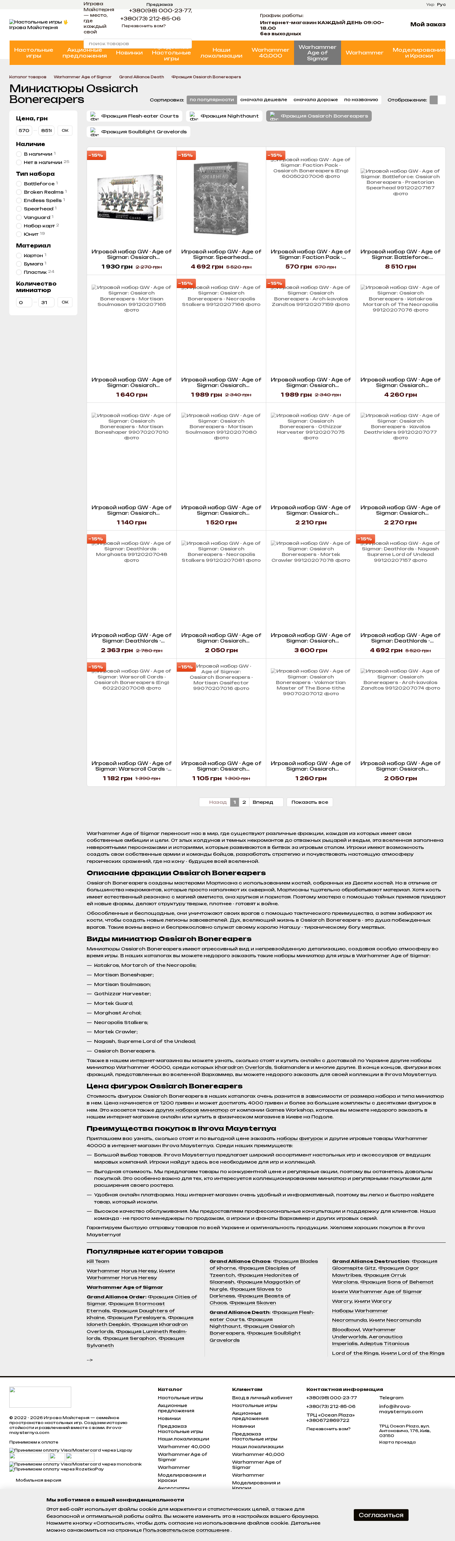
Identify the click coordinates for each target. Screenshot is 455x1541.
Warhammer (365, 53)
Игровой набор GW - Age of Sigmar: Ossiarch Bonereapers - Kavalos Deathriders (400, 516)
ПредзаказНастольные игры (171, 53)
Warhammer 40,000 (270, 52)
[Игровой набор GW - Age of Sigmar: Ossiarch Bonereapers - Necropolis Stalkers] (221, 326)
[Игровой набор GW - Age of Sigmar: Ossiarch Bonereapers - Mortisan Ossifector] (221, 709)
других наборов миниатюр (191, 1110)
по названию (361, 99)
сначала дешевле (263, 99)
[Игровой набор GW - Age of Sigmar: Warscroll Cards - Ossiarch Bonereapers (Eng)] (132, 709)
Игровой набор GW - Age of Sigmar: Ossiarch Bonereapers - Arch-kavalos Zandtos (311, 388)
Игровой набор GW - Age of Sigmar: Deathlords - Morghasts (131, 640)
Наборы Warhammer (360, 1310)
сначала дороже (315, 99)
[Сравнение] (225, 25)
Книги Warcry (373, 1301)
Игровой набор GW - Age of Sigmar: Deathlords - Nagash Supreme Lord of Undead (400, 643)
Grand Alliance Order (116, 1296)
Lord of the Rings (355, 1353)
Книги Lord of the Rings (412, 1353)
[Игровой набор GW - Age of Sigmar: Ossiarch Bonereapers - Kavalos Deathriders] (401, 453)
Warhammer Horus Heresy (122, 1270)
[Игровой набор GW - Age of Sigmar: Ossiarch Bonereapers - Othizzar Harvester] (311, 453)
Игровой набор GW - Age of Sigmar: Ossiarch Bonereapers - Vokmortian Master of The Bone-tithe (311, 771)
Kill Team (98, 1261)
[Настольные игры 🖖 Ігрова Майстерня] (40, 1396)
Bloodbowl (346, 1329)
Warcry (342, 1301)
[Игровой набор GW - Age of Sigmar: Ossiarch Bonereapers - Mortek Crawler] (311, 581)
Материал (33, 245)
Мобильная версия (38, 1480)
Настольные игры (33, 52)
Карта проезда (397, 1442)
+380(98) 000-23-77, (160, 10)
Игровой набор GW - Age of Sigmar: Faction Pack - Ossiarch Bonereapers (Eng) (311, 257)
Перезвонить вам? (144, 26)
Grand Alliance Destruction (370, 1261)
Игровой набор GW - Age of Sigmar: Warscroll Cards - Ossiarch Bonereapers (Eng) (131, 768)
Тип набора (35, 174)
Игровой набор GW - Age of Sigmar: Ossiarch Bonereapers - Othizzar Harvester (311, 516)
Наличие (30, 144)
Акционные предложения (85, 52)
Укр (430, 4)
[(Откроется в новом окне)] (57, 1456)
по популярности (212, 99)
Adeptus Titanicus (384, 1343)
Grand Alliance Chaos (240, 1261)
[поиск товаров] (187, 44)
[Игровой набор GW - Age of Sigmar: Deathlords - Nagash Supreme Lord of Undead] (401, 581)
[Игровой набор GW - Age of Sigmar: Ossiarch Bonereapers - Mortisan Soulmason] (132, 326)
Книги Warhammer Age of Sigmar (377, 1291)
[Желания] (241, 25)
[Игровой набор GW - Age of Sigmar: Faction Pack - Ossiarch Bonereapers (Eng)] (311, 198)
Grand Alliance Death (240, 1312)
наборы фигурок (300, 1138)
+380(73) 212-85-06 (150, 18)
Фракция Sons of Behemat (397, 1282)
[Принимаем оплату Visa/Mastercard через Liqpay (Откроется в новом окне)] (70, 1450)
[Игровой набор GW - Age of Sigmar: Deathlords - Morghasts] (132, 581)
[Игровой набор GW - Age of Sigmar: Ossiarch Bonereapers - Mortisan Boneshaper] (132, 453)
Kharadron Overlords (243, 1067)
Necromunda (349, 1320)
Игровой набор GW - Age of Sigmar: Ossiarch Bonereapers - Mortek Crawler (311, 643)
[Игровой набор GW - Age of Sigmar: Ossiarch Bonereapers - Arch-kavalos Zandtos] (311, 326)
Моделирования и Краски (419, 52)
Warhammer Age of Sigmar (317, 53)
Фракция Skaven (252, 1302)
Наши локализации (221, 52)
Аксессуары (173, 1488)
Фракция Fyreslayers (136, 1317)
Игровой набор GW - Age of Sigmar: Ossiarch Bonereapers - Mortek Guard (131, 260)
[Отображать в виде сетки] (434, 100)
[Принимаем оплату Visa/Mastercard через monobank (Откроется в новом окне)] (75, 1463)
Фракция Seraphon (129, 1338)
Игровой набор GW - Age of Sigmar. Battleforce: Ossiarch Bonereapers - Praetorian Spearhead (400, 260)
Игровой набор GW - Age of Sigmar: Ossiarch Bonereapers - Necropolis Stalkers (221, 388)
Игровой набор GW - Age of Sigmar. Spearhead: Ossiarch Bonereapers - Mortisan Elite (221, 260)
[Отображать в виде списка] (442, 100)
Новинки (129, 53)
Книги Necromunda (395, 1320)
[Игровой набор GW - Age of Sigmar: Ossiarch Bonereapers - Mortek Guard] (132, 198)
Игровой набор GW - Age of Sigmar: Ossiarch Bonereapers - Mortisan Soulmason (131, 388)
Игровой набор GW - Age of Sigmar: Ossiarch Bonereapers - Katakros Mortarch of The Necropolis (400, 388)
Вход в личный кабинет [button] (262, 1397)
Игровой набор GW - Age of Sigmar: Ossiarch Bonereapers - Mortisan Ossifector (221, 771)
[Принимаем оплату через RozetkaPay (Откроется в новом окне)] (56, 1469)
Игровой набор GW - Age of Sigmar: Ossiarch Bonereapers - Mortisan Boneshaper (131, 516)
